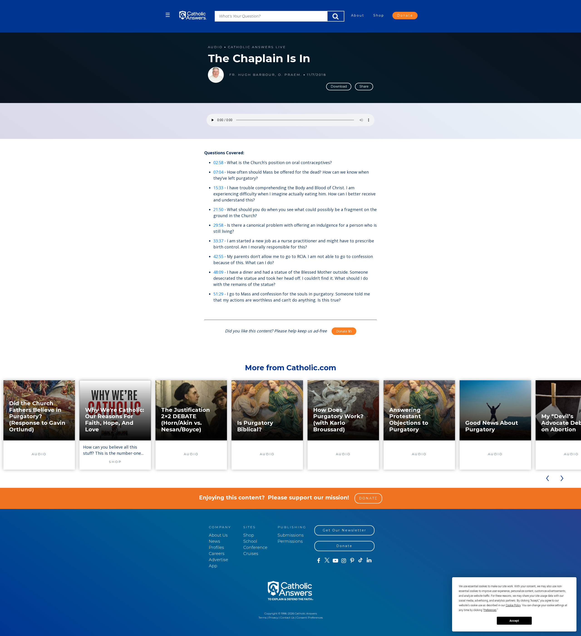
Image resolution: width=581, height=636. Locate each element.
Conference (255, 547)
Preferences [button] (490, 610)
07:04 (218, 172)
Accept (514, 620)
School (250, 541)
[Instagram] (344, 561)
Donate (405, 15)
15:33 (218, 187)
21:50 (218, 209)
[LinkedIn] (369, 560)
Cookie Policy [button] (513, 605)
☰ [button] (167, 15)
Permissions (290, 541)
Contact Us (287, 617)
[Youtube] (335, 561)
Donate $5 (344, 331)
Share (364, 86)
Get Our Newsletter (344, 530)
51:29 (218, 294)
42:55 (218, 256)
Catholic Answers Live (257, 47)
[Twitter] (327, 561)
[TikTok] (360, 561)
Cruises (250, 553)
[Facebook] (318, 561)
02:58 (218, 162)
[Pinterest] (352, 561)
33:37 (218, 240)
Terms (262, 617)
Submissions (291, 535)
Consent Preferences (309, 617)
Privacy (273, 617)
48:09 (218, 272)
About (357, 15)
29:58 (218, 225)
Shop (378, 15)
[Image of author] (216, 75)
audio (215, 47)
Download (339, 86)
